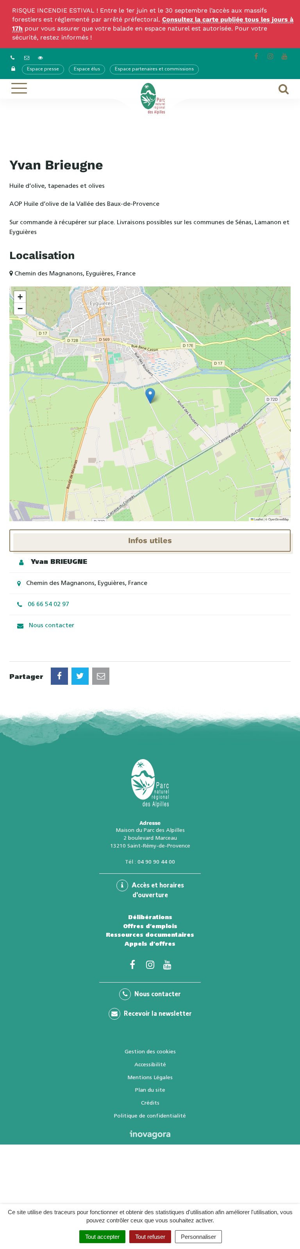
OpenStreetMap (278, 519)
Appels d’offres (150, 944)
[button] (150, 396)
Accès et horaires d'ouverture (157, 891)
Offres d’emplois (150, 926)
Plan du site (150, 1090)
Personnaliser (198, 1236)
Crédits (150, 1103)
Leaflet (258, 519)
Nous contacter (51, 625)
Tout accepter (102, 1236)
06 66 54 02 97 (48, 604)
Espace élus (87, 69)
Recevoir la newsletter (157, 1014)
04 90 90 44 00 (156, 861)
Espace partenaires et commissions (154, 69)
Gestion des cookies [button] (150, 1051)
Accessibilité (150, 1064)
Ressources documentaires (150, 935)
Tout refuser (150, 1236)
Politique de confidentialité (150, 1115)
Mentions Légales (150, 1077)
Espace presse (43, 69)
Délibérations (150, 917)
